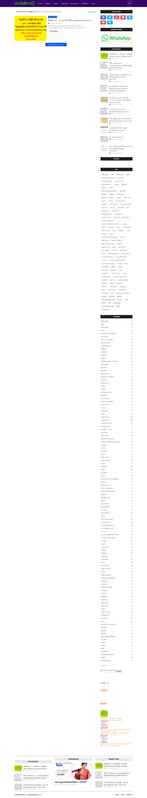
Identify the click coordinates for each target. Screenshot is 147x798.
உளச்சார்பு (110, 201)
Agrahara (111, 296)
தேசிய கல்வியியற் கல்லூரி (108, 243)
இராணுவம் (112, 194)
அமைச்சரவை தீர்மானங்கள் (108, 178)
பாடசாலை (104, 260)
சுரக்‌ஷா (114, 230)
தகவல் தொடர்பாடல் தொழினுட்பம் (110, 237)
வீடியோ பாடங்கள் (112, 290)
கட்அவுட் (113, 207)
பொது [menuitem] (93, 3)
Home (117, 794)
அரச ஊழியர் (121, 178)
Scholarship (117, 303)
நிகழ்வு (114, 247)
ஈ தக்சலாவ (118, 197)
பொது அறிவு (105, 270)
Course (126, 299)
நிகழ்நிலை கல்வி (106, 247)
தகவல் (111, 234)
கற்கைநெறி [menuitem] (64, 3)
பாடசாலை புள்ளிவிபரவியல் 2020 (117, 260)
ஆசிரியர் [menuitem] (47, 3)
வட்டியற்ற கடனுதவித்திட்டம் (120, 276)
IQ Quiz (103, 303)
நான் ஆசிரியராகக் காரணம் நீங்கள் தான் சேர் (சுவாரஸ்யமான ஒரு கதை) (120, 120)
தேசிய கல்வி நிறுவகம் (117, 240)
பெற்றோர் (113, 266)
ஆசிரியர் (111, 187)
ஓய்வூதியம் (104, 204)
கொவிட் (104, 227)
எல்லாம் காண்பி (92, 11)
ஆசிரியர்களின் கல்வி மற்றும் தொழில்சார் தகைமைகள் (118, 129)
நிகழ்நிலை (119, 243)
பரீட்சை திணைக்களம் (113, 253)
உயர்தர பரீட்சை (127, 197)
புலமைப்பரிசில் (105, 266)
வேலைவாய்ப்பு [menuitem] (75, 3)
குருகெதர (124, 224)
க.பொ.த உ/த (105, 207)
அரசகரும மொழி (119, 181)
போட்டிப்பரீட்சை (105, 273)
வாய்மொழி (104, 283)
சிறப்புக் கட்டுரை (106, 230)
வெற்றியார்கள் (122, 290)
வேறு (112, 293)
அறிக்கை (116, 184)
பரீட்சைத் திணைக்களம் (107, 257)
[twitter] (110, 17)
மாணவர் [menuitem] (55, 3)
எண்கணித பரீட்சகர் (120, 201)
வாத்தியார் (59, 784)
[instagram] (116, 17)
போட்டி (120, 270)
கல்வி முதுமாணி (118, 214)
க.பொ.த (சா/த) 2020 (125, 204)
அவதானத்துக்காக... (107, 184)
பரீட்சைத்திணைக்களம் (121, 257)
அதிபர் (127, 174)
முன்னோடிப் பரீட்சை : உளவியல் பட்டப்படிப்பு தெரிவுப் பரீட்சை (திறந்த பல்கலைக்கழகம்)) (120, 100)
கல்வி (127, 207)
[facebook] (103, 17)
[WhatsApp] (116, 22)
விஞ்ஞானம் (119, 283)
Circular (119, 299)
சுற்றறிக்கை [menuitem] (85, 3)
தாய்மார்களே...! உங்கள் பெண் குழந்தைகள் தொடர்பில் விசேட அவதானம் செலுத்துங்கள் (118, 88)
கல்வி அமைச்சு (52, 17)
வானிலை (112, 283)
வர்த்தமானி (104, 280)
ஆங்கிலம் (104, 187)
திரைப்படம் (123, 237)
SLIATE (118, 306)
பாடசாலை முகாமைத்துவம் (108, 263)
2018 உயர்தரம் (105, 174)
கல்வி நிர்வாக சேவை (107, 214)
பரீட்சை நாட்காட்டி (125, 253)
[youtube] (123, 17)
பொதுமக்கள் (113, 270)
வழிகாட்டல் (112, 280)
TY (26, 795)
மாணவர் (125, 273)
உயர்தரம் (104, 201)
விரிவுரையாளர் (113, 286)
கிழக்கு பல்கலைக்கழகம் (108, 220)
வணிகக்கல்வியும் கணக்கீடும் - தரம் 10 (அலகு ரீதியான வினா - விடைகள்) (120, 77)
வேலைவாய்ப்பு (105, 293)
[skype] (129, 17)
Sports (103, 703)
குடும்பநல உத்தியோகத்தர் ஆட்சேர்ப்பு (110, 224)
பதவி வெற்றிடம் (123, 250)
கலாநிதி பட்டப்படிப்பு (106, 217)
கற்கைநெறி (116, 217)
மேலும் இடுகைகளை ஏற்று (56, 44)
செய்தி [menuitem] (40, 3)
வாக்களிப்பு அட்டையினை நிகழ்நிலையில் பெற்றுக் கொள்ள (119, 110)
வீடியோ (103, 290)
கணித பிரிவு (121, 207)
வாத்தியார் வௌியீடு (123, 280)
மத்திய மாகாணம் (116, 273)
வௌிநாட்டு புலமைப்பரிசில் (122, 293)
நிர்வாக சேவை (122, 247)
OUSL (109, 303)
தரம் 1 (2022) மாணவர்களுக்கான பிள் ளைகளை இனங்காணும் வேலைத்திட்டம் (120, 148)
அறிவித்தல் (124, 184)
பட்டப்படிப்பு (114, 250)
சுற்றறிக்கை (121, 230)
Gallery (103, 690)
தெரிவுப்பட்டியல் (105, 240)
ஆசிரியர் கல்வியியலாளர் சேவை (109, 191)
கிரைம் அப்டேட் (125, 217)
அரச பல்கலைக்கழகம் (107, 181)
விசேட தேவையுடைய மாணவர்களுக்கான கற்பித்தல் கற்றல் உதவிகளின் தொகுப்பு (120, 65)
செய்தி (128, 230)
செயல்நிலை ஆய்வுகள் (116, 137)
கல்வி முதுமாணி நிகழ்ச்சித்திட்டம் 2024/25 (70, 782)
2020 (112, 174)
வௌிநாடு (104, 296)
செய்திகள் (104, 234)
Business (119, 296)
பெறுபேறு (120, 266)
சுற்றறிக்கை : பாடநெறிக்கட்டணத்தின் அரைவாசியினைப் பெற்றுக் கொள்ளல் (120, 55)
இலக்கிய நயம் (120, 194)
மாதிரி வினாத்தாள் (106, 276)
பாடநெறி (119, 263)
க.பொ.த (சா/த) (114, 204)
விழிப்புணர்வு (123, 286)
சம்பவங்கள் (111, 227)
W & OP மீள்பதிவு (106, 309)
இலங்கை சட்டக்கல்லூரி (107, 197)
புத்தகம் (126, 263)
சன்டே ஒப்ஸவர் (126, 227)
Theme (39, 795)
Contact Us (129, 794)
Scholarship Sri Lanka (108, 306)
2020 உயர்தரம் (119, 174)
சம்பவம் (118, 227)
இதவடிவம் (104, 194)
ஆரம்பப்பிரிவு (123, 191)
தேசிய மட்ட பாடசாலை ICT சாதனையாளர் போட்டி (70, 20)
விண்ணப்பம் (105, 286)
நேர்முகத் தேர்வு (105, 250)
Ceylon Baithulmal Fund (108, 299)
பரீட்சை (103, 253)
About (122, 794)
